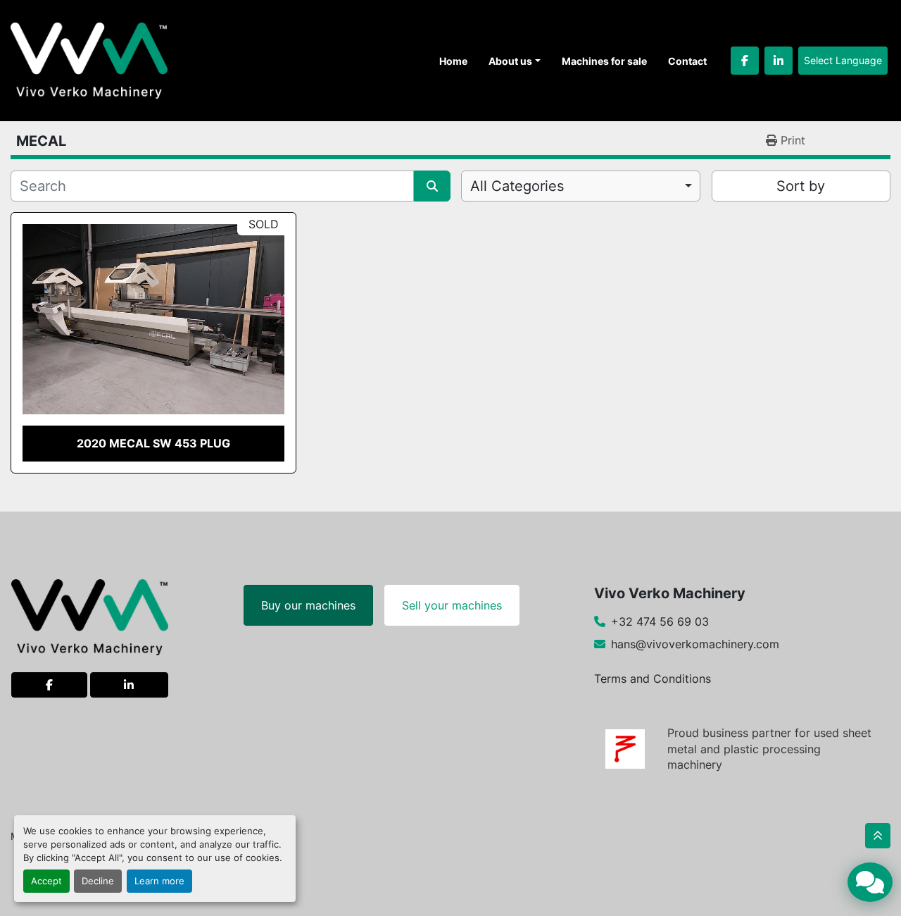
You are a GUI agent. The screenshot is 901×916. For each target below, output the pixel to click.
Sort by (800, 186)
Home (453, 61)
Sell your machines (452, 605)
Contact (687, 61)
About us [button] (510, 61)
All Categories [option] (517, 186)
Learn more (159, 881)
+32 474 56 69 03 (660, 621)
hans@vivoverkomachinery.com (695, 644)
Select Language (843, 60)
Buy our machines (308, 605)
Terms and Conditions (652, 678)
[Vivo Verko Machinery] (89, 616)
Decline (98, 881)
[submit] (432, 186)
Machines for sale (604, 61)
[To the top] (877, 835)
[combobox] (580, 186)
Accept (46, 881)
